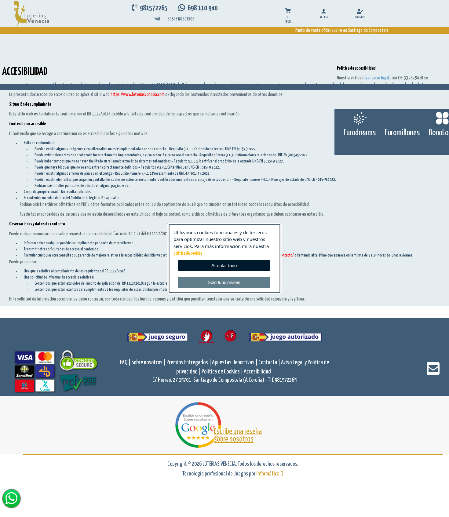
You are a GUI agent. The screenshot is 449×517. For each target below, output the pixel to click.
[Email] (433, 372)
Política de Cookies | (223, 372)
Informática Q (269, 474)
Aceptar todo (224, 265)
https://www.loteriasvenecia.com (137, 94)
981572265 (153, 8)
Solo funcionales (224, 282)
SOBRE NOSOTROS (181, 19)
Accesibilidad (257, 372)
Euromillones (402, 133)
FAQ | (125, 363)
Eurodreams (360, 133)
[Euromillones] (402, 118)
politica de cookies (187, 253)
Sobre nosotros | (148, 363)
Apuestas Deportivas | (235, 363)
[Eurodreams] (360, 118)
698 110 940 (201, 8)
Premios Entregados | (189, 363)
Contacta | (269, 363)
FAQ (157, 19)
